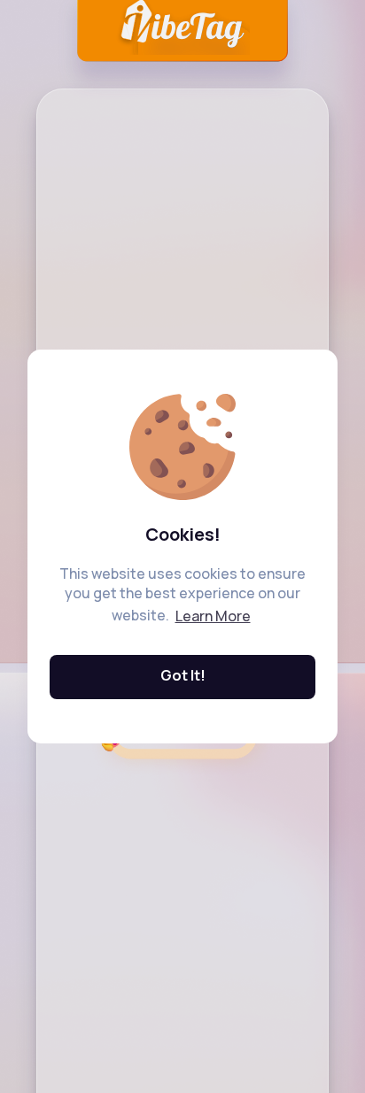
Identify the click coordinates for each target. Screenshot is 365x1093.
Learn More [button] (213, 616)
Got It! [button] (183, 675)
